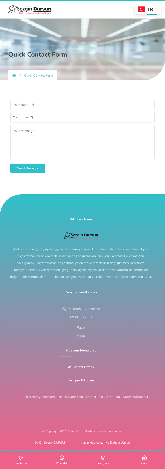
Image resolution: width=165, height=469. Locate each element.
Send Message (27, 168)
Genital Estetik (83, 367)
